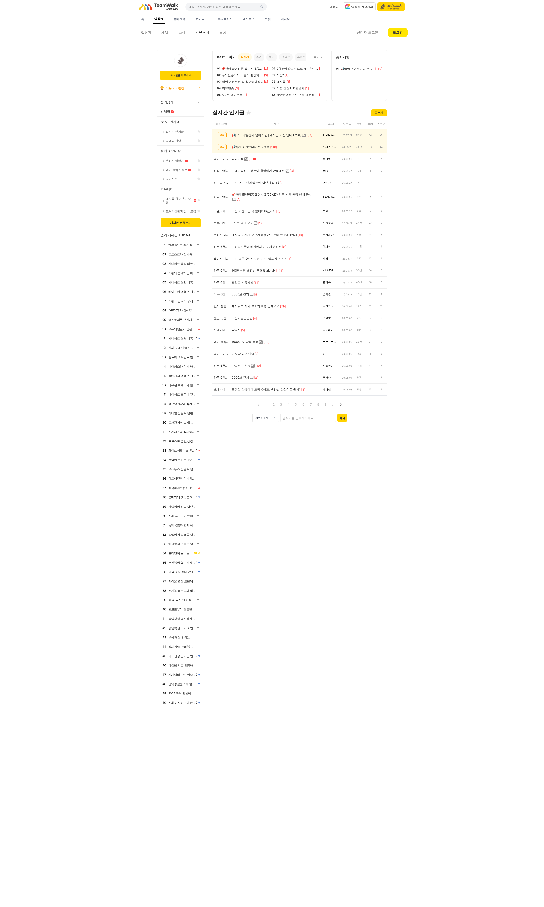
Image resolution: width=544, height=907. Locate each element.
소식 (181, 32)
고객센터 (333, 6)
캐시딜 (285, 19)
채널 (165, 32)
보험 (268, 19)
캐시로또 (249, 19)
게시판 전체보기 (180, 222)
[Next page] (340, 404)
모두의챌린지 (223, 19)
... (333, 404)
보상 (222, 32)
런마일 (200, 19)
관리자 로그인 (367, 32)
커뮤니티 (202, 32)
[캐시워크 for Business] (391, 6)
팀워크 (158, 18)
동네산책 (179, 19)
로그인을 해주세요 (180, 75)
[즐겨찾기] (248, 112)
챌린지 (146, 32)
